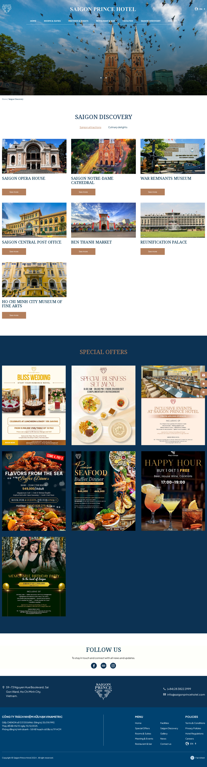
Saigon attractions (90, 127)
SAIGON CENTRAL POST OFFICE (31, 242)
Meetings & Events (78, 21)
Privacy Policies (193, 728)
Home (33, 21)
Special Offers (142, 728)
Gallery (172, 21)
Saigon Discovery (151, 21)
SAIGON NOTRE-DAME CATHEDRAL (92, 180)
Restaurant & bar (143, 744)
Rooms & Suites (52, 21)
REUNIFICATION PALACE (163, 242)
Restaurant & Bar (105, 21)
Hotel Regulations (194, 733)
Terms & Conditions (195, 723)
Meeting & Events (144, 738)
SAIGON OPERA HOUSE (23, 178)
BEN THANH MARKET (91, 242)
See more (14, 192)
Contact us (165, 744)
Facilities (128, 21)
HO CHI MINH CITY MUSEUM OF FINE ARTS (32, 304)
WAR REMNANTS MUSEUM (165, 178)
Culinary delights (117, 127)
